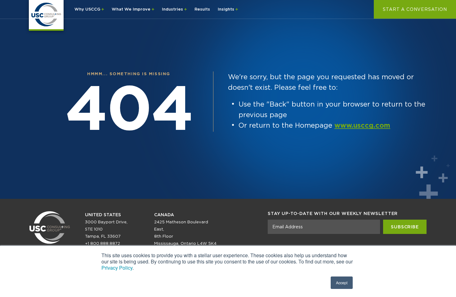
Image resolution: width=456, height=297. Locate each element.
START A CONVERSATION (415, 9)
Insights (226, 9)
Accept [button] (341, 282)
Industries (173, 9)
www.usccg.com (362, 125)
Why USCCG (87, 9)
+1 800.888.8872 (102, 243)
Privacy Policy (116, 267)
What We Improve (132, 9)
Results (202, 9)
